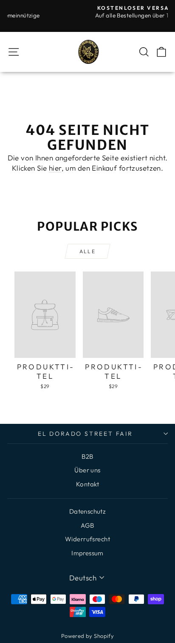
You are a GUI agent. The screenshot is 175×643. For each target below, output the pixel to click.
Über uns (87, 470)
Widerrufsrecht (87, 539)
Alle (87, 251)
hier (55, 167)
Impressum (87, 553)
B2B (87, 456)
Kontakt (87, 484)
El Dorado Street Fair (85, 433)
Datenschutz (87, 511)
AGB (87, 525)
